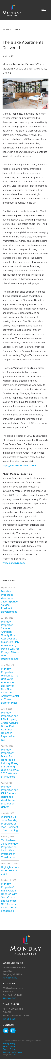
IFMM (13, 1054)
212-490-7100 (9, 998)
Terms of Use (9, 1046)
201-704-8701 (9, 1019)
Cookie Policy (9, 1049)
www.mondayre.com (14, 562)
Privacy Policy (9, 1043)
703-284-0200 (10, 977)
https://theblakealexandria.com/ (20, 465)
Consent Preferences (12, 1052)
